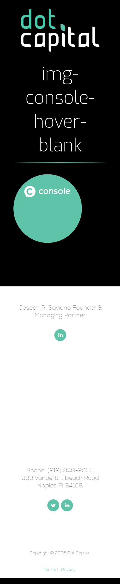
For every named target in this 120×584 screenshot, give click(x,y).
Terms (50, 569)
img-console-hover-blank (60, 109)
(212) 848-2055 (70, 470)
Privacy (68, 569)
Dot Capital (78, 553)
